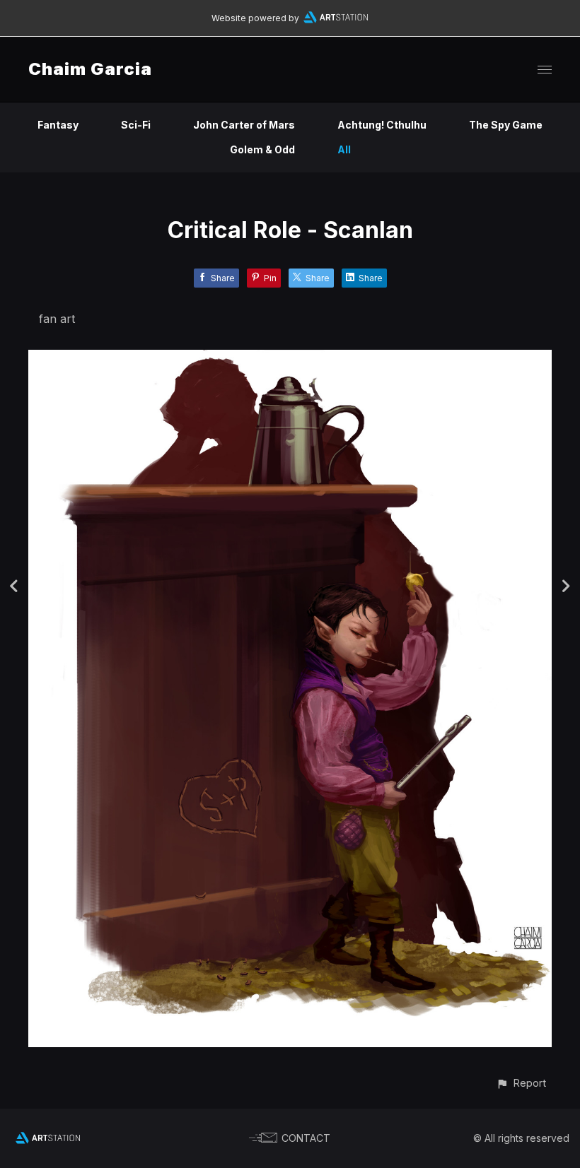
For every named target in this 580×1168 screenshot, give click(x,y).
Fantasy (58, 125)
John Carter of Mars (244, 125)
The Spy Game (506, 125)
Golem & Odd (262, 149)
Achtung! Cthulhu (382, 125)
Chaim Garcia (90, 69)
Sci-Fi (136, 125)
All (344, 149)
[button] (521, 1082)
